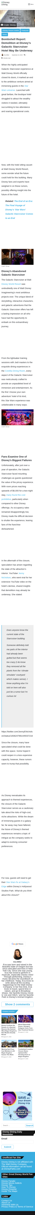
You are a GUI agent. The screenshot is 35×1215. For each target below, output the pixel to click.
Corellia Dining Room (15, 371)
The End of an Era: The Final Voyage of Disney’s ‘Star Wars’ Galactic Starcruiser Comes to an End (19, 209)
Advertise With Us (9, 1204)
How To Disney (8, 1187)
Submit (7, 1147)
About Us (5, 1202)
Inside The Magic (9, 1191)
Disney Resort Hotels (11, 30)
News (5, 34)
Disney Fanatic (8, 1181)
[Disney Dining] (7, 4)
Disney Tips (6, 1185)
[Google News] (17, 944)
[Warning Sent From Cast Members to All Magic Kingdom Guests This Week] (9, 1043)
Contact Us (6, 1200)
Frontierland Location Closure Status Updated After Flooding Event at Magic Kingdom (25, 1052)
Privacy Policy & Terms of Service (17, 1206)
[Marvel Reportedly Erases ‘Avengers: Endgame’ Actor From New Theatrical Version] (26, 1019)
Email (4, 1139)
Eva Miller (6, 55)
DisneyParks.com (12, 1169)
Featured (24, 30)
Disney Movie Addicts (11, 1183)
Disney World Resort (11, 284)
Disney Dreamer (9, 1189)
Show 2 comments (17, 1004)
